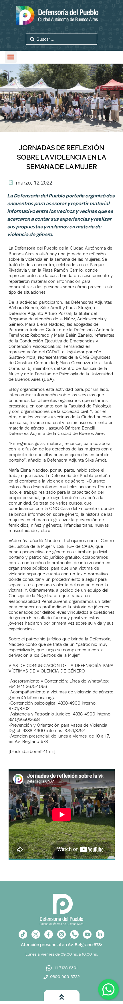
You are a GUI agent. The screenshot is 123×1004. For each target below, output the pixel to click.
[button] (11, 57)
